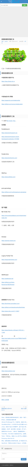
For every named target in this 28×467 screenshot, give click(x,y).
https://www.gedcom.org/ (8, 371)
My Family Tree (11, 121)
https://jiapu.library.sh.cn (8, 81)
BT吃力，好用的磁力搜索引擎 (9, 419)
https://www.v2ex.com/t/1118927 (10, 311)
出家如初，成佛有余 (14, 1)
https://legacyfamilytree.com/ (9, 259)
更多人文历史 (5, 400)
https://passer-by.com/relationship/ (11, 100)
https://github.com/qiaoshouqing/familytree (13, 307)
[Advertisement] (14, 22)
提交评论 (24, 459)
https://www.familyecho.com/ (9, 158)
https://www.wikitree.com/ (8, 177)
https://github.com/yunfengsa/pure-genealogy (14, 192)
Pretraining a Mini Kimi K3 (8, 438)
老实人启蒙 (23, 408)
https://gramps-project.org (8, 240)
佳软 (2, 41)
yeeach (6, 41)
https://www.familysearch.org (9, 133)
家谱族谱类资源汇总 (8, 39)
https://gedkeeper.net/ (7, 278)
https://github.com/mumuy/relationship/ (12, 104)
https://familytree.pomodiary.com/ (11, 303)
